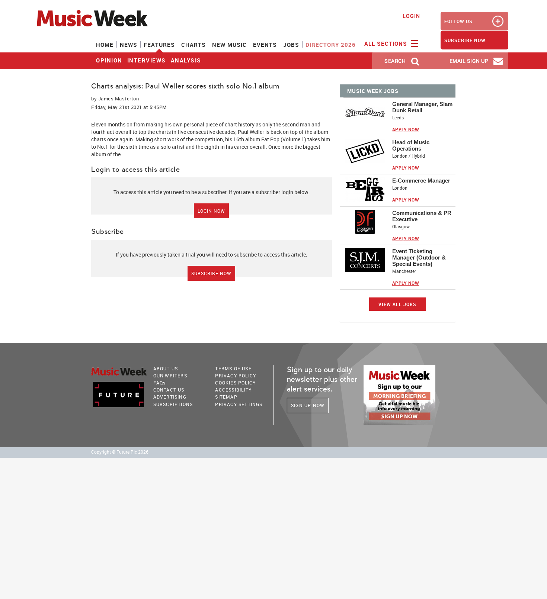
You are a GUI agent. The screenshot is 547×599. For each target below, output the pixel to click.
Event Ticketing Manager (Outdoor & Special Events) (419, 257)
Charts (193, 44)
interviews (146, 60)
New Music (229, 44)
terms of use (233, 368)
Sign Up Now (307, 405)
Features (159, 44)
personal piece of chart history (219, 124)
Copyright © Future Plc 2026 (119, 452)
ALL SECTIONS (386, 43)
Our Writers (170, 376)
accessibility (233, 390)
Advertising (169, 397)
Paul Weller (251, 131)
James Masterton (118, 98)
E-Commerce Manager (421, 180)
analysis (186, 60)
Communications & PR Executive (421, 216)
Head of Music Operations (410, 145)
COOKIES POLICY (235, 383)
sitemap (226, 397)
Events (265, 44)
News (128, 44)
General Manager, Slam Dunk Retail (422, 107)
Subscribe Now (211, 273)
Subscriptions (173, 404)
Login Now (211, 211)
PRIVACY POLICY (235, 376)
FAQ (159, 383)
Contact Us (169, 390)
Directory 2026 (331, 44)
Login (411, 15)
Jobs (291, 44)
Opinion (109, 60)
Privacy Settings (238, 404)
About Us (165, 368)
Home (104, 44)
